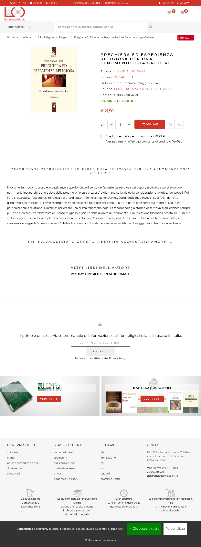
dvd (102, 468)
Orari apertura (123, 498)
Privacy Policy (117, 358)
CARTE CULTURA (118, 3)
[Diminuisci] (111, 124)
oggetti (105, 473)
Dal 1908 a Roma (30, 498)
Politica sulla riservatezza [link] (100, 540)
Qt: (102, 124)
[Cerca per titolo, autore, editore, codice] (170, 26)
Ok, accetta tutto (145, 528)
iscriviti (100, 351)
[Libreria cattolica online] (15, 14)
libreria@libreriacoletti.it (164, 475)
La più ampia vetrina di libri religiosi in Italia (171, 500)
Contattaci (19, 3)
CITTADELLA (124, 77)
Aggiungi (151, 124)
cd (102, 462)
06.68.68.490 (156, 471)
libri (103, 452)
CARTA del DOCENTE (88, 3)
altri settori (185, 37)
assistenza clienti (65, 462)
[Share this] (179, 124)
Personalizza (175, 528)
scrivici (38, 3)
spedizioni (60, 457)
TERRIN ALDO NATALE (113, 274)
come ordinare (63, 452)
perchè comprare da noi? (23, 462)
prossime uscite (110, 478)
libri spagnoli (108, 457)
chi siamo (13, 452)
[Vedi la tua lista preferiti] (170, 13)
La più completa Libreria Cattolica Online (77, 500)
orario (53, 3)
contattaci (13, 473)
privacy (58, 473)
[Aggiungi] (129, 124)
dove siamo (14, 468)
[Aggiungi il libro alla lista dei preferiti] (170, 124)
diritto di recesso (64, 468)
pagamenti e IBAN (66, 478)
